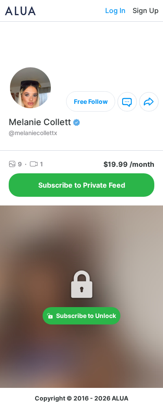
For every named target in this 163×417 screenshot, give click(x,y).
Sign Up (146, 10)
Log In (115, 10)
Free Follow (91, 101)
